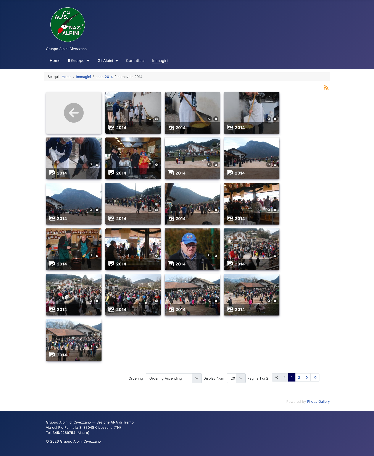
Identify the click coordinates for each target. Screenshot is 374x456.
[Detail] (150, 118)
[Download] (156, 118)
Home (55, 60)
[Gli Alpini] (115, 60)
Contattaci (135, 60)
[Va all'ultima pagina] (314, 377)
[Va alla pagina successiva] (307, 377)
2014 (121, 127)
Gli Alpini (105, 60)
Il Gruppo (76, 60)
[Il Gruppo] (87, 60)
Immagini (160, 60)
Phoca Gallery (318, 401)
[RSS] (326, 87)
